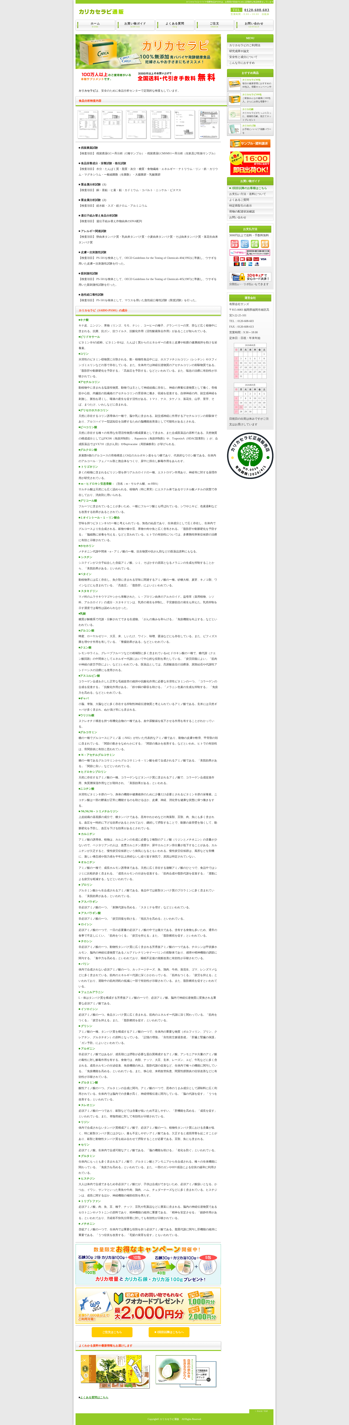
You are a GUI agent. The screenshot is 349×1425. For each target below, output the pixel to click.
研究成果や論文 (239, 51)
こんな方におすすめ (242, 62)
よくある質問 (175, 25)
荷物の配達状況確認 (242, 211)
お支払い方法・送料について (247, 194)
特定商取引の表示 (240, 205)
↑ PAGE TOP (261, 1411)
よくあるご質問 (239, 199)
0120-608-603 (256, 10)
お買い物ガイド (135, 25)
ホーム (95, 25)
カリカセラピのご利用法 (244, 45)
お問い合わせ (254, 25)
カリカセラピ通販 (169, 1419)
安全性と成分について (243, 57)
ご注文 (214, 25)
